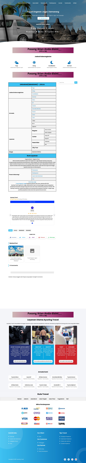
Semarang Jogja (32, 182)
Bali (57, 31)
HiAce (33, 99)
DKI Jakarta (42, 28)
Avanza (34, 105)
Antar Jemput (25, 347)
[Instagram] (72, 459)
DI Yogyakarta (50, 31)
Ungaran (28, 230)
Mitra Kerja (41, 449)
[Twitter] (69, 459)
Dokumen (71, 347)
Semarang (21, 230)
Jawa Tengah (31, 31)
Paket (61, 347)
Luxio (33, 117)
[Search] (75, 82)
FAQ (33, 179)
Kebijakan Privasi (14, 441)
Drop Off (38, 347)
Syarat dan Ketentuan (37, 176)
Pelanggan (41, 442)
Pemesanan (35, 170)
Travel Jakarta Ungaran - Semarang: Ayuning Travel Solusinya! (16, 259)
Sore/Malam (35, 94)
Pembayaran (35, 173)
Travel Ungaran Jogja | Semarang (32, 258)
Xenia (33, 114)
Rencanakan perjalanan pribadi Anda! (43, 361)
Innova (33, 111)
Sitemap (12, 436)
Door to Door (15, 347)
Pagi (33, 88)
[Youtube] (76, 459)
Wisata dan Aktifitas (66, 441)
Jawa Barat (51, 28)
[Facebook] (65, 459)
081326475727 (44, 18)
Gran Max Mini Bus (36, 108)
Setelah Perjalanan (65, 443)
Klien (40, 436)
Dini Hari (34, 97)
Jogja (15, 230)
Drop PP (48, 347)
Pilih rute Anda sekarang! (20, 361)
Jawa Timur (41, 31)
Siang (33, 91)
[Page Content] (43, 37)
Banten (34, 28)
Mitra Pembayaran (43, 451)
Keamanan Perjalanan (66, 439)
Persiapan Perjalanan (66, 436)
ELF (33, 102)
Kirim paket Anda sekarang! (66, 361)
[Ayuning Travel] (11, 3)
